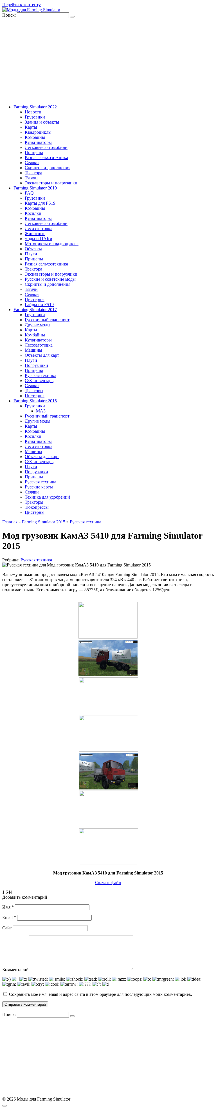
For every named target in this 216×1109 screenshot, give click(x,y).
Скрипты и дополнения (47, 167)
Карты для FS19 (40, 203)
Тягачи (31, 177)
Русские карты (39, 487)
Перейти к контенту (21, 4)
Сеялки (32, 162)
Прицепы (34, 152)
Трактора (33, 172)
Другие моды (37, 324)
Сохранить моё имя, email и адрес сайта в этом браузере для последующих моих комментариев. (100, 994)
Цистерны (34, 299)
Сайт (7, 927)
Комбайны (35, 137)
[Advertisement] (108, 60)
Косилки (33, 213)
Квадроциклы (38, 132)
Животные (35, 233)
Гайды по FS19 (39, 304)
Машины (33, 350)
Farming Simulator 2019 (35, 188)
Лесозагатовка (38, 228)
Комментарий (15, 969)
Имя (8, 907)
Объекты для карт (42, 355)
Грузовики (35, 117)
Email (9, 917)
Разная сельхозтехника (46, 157)
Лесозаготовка (39, 345)
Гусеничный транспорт (47, 319)
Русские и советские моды (50, 279)
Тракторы (34, 390)
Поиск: (9, 15)
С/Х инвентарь (39, 380)
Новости (33, 112)
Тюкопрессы (37, 507)
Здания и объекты (42, 122)
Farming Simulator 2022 (35, 106)
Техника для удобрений (47, 497)
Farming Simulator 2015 (35, 400)
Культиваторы (38, 142)
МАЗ (41, 411)
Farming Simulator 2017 (35, 309)
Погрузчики (36, 365)
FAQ (29, 193)
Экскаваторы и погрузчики (51, 182)
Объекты (33, 248)
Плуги (31, 253)
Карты (31, 127)
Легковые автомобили (46, 147)
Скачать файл (108, 882)
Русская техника (40, 375)
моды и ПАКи (38, 238)
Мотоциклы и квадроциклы (51, 243)
